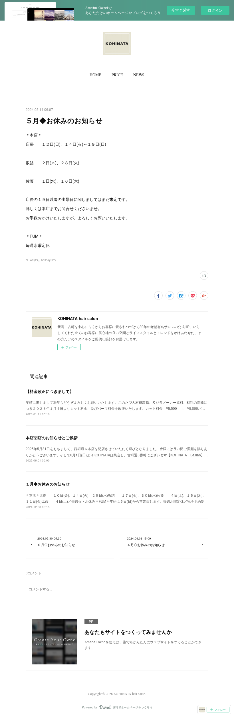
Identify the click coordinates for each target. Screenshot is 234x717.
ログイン (215, 10)
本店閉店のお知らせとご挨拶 (52, 437)
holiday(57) (48, 260)
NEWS (138, 74)
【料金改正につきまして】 (50, 391)
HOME (95, 74)
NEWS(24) (32, 260)
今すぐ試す (181, 10)
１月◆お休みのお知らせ (48, 484)
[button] (95, 74)
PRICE (117, 74)
